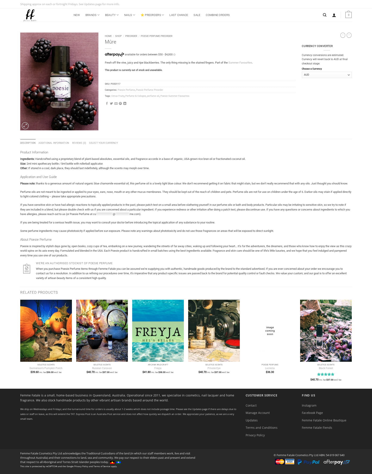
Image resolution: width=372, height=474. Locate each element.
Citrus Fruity (117, 96)
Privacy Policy (255, 435)
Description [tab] (28, 143)
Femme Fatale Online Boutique (324, 420)
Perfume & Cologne (135, 96)
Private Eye (214, 368)
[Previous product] (349, 35)
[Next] (351, 343)
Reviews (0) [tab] (79, 143)
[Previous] (20, 343)
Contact (251, 405)
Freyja (157, 368)
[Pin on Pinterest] (120, 103)
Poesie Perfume (126, 90)
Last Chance (178, 15)
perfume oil (153, 96)
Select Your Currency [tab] (103, 143)
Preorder (131, 35)
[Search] (324, 15)
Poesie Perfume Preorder (156, 35)
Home (108, 35)
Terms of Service (101, 466)
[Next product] (342, 35)
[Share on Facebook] (106, 103)
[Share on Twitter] (111, 103)
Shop (118, 35)
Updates (252, 420)
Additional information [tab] (54, 143)
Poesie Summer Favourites (174, 96)
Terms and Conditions (261, 428)
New (77, 15)
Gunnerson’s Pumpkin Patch (45, 368)
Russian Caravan (102, 368)
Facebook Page (312, 413)
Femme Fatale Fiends (317, 428)
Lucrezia (270, 368)
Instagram (309, 405)
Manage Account (258, 413)
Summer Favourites (240, 62)
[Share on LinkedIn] (124, 103)
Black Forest (326, 368)
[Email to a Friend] (116, 103)
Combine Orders (218, 15)
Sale (197, 15)
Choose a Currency (312, 68)
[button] (334, 15)
